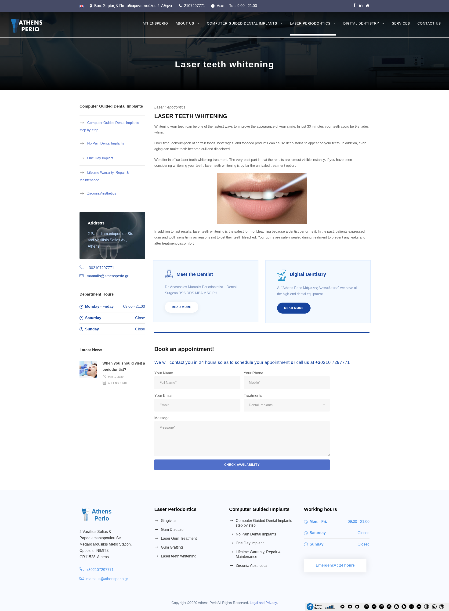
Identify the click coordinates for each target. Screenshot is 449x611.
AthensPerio (155, 23)
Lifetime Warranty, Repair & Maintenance (104, 176)
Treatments (253, 396)
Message (162, 418)
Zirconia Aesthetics (101, 193)
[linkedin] (360, 5)
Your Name (163, 373)
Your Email (163, 396)
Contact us (429, 23)
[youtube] (367, 5)
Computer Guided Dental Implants (242, 23)
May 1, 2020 (116, 376)
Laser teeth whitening (178, 556)
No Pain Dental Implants (105, 143)
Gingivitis (168, 521)
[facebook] (354, 5)
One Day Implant (100, 158)
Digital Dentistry (361, 23)
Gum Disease (172, 529)
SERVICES (401, 23)
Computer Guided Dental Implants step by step (109, 126)
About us (185, 23)
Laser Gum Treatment (179, 538)
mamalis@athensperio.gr (107, 579)
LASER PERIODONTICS (310, 23)
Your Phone (253, 373)
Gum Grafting (172, 547)
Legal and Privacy (263, 603)
